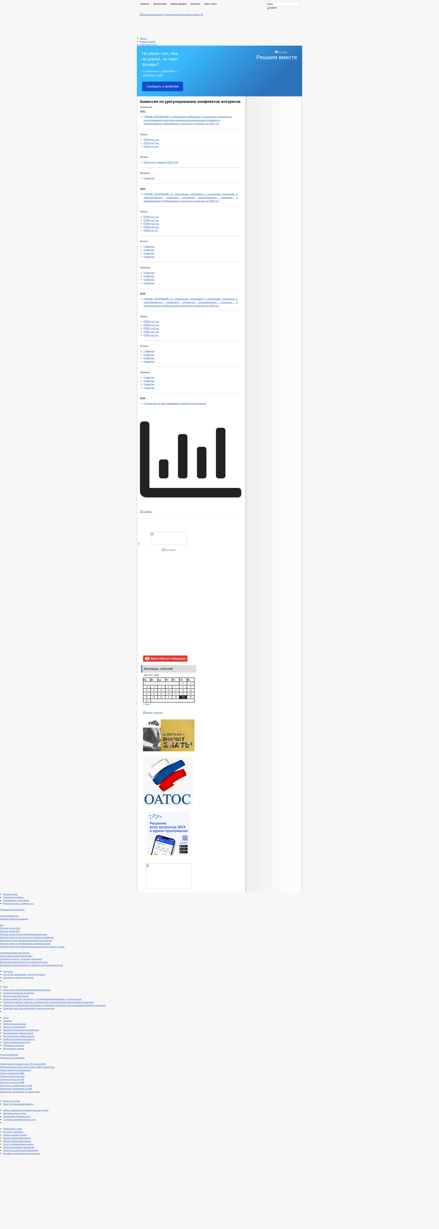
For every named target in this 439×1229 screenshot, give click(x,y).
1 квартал (149, 178)
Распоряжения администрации (18, 1032)
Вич (2, 924)
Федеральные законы (13, 1048)
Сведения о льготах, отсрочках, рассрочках (21, 958)
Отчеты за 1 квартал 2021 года (161, 162)
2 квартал (149, 249)
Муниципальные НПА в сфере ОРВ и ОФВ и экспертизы (27, 1066)
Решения (7, 1020)
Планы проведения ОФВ (12, 1073)
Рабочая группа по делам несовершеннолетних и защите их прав (32, 946)
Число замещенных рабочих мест (16, 955)
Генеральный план (9, 915)
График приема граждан (15, 1134)
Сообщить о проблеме (163, 86)
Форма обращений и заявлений (18, 1147)
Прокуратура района (13, 897)
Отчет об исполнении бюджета (18, 1103)
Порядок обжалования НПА (16, 1042)
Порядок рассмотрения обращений (20, 1150)
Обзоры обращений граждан (17, 1140)
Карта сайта (211, 4)
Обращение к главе (12, 1128)
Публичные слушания (13, 1045)
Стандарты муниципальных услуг (19, 1119)
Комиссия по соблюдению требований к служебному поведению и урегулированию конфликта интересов (54, 1005)
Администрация (148, 41)
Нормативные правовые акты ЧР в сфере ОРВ (22, 1063)
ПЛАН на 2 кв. (151, 143)
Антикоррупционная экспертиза (18, 992)
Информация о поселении (16, 900)
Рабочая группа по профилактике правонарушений (25, 943)
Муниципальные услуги (14, 1113)
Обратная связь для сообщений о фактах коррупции (29, 1008)
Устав (6, 1017)
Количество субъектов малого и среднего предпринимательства (31, 965)
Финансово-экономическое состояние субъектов (23, 961)
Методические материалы (16, 995)
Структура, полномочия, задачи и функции (24, 974)
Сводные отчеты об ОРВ (12, 1079)
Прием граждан (178, 4)
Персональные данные (14, 1023)
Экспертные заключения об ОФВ (16, 1088)
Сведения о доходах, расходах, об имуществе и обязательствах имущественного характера (48, 1002)
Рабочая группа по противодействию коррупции (23, 934)
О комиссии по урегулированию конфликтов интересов (175, 403)
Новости (145, 4)
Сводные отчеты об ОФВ (12, 1082)
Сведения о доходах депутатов (18, 977)
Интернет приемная (13, 1131)
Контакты (195, 4)
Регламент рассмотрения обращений (21, 1153)
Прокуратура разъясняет (12, 909)
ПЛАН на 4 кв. (151, 227)
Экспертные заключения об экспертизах (20, 1091)
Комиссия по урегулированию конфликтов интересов (26, 940)
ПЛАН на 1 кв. (151, 139)
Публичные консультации (12, 1076)
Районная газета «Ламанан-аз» (18, 903)
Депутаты (8, 971)
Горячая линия (10, 894)
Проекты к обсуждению (14, 1026)
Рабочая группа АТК (10, 931)
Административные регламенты (19, 1039)
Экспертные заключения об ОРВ (16, 1085)
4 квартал (149, 256)
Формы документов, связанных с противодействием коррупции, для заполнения (42, 999)
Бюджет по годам (11, 1100)
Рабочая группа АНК (10, 928)
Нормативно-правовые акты (17, 1116)
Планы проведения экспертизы (15, 1070)
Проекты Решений (9, 1054)
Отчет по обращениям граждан (18, 1144)
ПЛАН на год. (151, 146)
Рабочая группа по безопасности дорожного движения (27, 937)
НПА (5, 986)
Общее (143, 38)
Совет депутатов (148, 44)
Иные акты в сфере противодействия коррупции (27, 989)
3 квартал (149, 253)
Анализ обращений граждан (17, 1137)
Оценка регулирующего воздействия (21, 1029)
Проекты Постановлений (12, 1057)
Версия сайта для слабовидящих (168, 658)
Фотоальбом (159, 4)
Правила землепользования (14, 918)
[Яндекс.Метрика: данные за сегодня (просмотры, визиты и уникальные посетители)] (153, 712)
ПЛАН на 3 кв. (151, 223)
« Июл (146, 704)
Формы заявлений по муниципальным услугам (25, 1110)
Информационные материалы (15, 952)
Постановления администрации (18, 1036)
